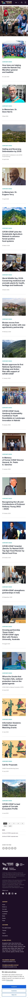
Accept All (14, 986)
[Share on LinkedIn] (9, 848)
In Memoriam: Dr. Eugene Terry (9, 193)
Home (3, 904)
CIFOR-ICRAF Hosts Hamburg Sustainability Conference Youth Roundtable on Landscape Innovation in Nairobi (13, 416)
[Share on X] (6, 848)
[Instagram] (12, 848)
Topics (3, 933)
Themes (4, 930)
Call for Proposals (9, 765)
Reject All (14, 994)
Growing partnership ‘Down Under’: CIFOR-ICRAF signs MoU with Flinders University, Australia (11, 634)
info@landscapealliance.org (9, 961)
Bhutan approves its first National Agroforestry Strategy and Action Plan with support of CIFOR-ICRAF (12, 369)
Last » (10, 826)
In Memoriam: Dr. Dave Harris (9, 110)
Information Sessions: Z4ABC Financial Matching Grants (11, 725)
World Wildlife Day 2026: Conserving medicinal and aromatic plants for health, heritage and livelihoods (13, 281)
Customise (14, 990)
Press (3, 920)
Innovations (5, 935)
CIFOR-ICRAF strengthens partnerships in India (13, 591)
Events (4, 918)
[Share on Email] (15, 848)
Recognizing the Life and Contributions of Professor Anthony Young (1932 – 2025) (13, 505)
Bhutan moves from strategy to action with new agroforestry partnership (13, 325)
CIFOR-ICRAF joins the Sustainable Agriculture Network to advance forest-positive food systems (12, 236)
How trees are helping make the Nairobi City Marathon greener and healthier (11, 68)
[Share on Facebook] (3, 848)
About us (4, 906)
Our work (4, 909)
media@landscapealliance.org (9, 966)
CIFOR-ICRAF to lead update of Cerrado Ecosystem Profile (11, 806)
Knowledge (5, 911)
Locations (4, 913)
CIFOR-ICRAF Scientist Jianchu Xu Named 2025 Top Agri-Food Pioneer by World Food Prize (13, 549)
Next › (5, 826)
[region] (14, 984)
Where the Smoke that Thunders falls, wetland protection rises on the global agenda (12, 680)
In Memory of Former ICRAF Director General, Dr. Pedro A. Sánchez (13, 461)
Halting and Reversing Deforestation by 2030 (11, 150)
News (3, 916)
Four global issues (6, 927)
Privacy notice (9, 980)
